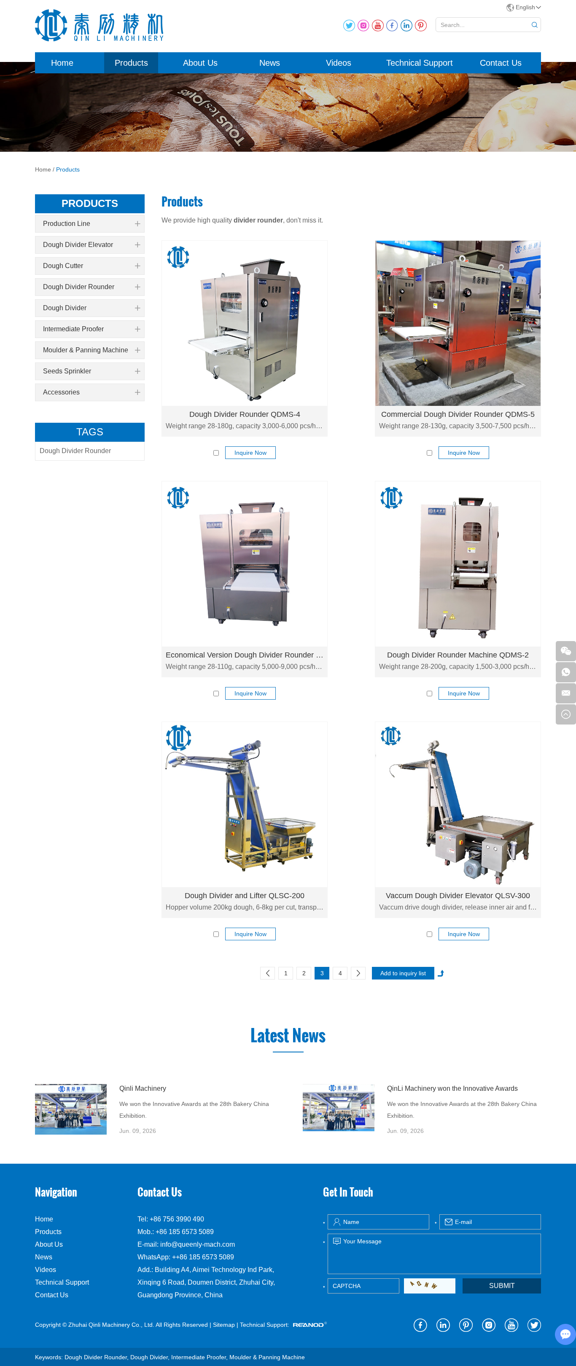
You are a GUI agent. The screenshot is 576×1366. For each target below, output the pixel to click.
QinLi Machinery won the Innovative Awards (452, 1088)
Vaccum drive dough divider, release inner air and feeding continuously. (458, 907)
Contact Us (501, 62)
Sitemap (224, 1324)
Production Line (66, 223)
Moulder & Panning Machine (85, 350)
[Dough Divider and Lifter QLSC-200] (244, 804)
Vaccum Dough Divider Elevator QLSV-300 (458, 895)
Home (62, 62)
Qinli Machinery (142, 1088)
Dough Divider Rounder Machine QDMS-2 (458, 655)
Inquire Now (250, 452)
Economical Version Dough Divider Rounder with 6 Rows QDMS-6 (244, 655)
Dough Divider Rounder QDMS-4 (244, 414)
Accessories (61, 392)
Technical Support (419, 62)
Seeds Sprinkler (67, 371)
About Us (200, 62)
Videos (338, 62)
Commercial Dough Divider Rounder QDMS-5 (458, 414)
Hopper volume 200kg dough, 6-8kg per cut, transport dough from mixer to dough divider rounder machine (244, 907)
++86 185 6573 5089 (203, 1257)
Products (131, 62)
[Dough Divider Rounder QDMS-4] (244, 323)
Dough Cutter (63, 265)
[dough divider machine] (244, 564)
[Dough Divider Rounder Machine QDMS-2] (458, 564)
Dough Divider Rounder (78, 286)
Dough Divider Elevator (78, 244)
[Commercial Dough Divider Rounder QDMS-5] (458, 323)
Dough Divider (64, 307)
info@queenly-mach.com (197, 1244)
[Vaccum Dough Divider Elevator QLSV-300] (458, 804)
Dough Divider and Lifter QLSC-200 (244, 895)
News (269, 62)
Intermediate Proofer (73, 329)
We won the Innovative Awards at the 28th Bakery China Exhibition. (194, 1109)
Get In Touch (348, 1192)
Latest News (288, 1035)
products (90, 203)
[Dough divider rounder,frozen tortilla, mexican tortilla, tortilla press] (71, 1109)
